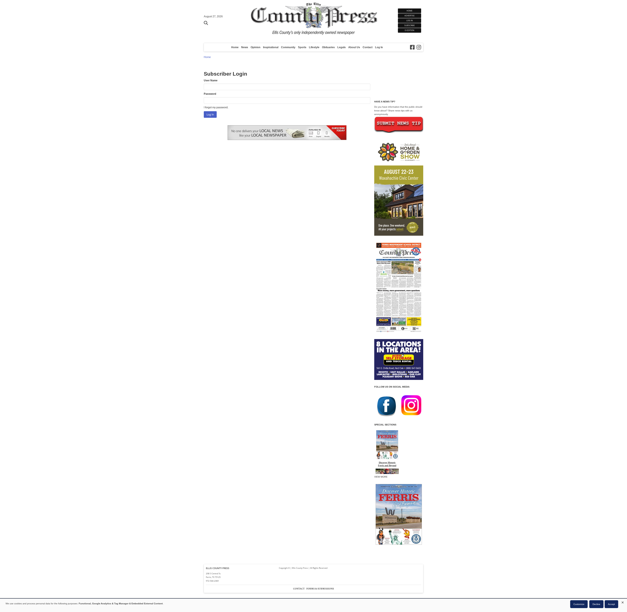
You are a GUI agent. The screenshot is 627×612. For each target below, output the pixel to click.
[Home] (314, 20)
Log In (409, 20)
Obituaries (328, 47)
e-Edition (409, 30)
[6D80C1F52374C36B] (398, 545)
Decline (596, 604)
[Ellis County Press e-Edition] (398, 333)
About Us (354, 47)
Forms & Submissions (320, 588)
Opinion (255, 47)
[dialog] (313, 605)
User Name (210, 80)
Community (288, 47)
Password (210, 93)
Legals (341, 47)
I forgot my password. (216, 107)
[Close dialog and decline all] (622, 602)
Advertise (409, 15)
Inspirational (270, 47)
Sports (302, 47)
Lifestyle (314, 47)
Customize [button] (578, 604)
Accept (611, 604)
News (244, 47)
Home (409, 10)
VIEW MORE (380, 476)
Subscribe (409, 25)
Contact (367, 47)
